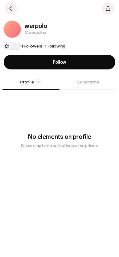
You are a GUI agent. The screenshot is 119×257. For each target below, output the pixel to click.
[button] (12, 29)
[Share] (108, 8)
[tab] (31, 84)
